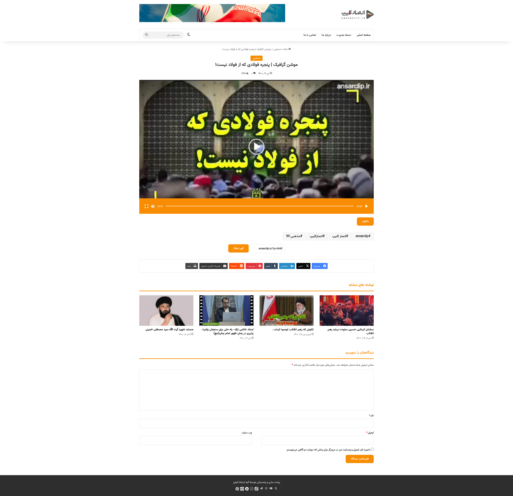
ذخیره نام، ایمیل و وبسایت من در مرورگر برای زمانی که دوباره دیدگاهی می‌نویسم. (328, 450)
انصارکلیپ (316, 236)
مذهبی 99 (293, 236)
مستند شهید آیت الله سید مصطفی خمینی (169, 329)
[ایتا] (256, 488)
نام (371, 416)
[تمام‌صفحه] (146, 206)
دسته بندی (345, 35)
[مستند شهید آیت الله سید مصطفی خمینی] (166, 310)
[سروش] (246, 488)
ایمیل (370, 433)
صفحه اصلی (364, 35)
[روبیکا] (242, 488)
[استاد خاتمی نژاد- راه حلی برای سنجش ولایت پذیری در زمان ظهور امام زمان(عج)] (226, 310)
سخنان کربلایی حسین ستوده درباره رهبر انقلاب (350, 331)
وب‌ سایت (247, 433)
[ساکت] (153, 206)
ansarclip (362, 236)
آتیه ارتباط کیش (241, 482)
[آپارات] (237, 488)
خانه (285, 49)
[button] (256, 147)
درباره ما (326, 35)
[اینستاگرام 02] (251, 488)
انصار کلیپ (339, 236)
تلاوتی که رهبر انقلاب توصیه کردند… (293, 329)
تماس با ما (310, 35)
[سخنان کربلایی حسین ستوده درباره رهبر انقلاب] (347, 310)
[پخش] (367, 206)
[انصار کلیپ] (358, 14)
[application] (256, 147)
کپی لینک (238, 248)
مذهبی (277, 49)
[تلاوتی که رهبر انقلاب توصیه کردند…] (287, 310)
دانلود (365, 221)
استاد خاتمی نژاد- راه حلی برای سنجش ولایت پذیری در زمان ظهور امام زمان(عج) (227, 331)
